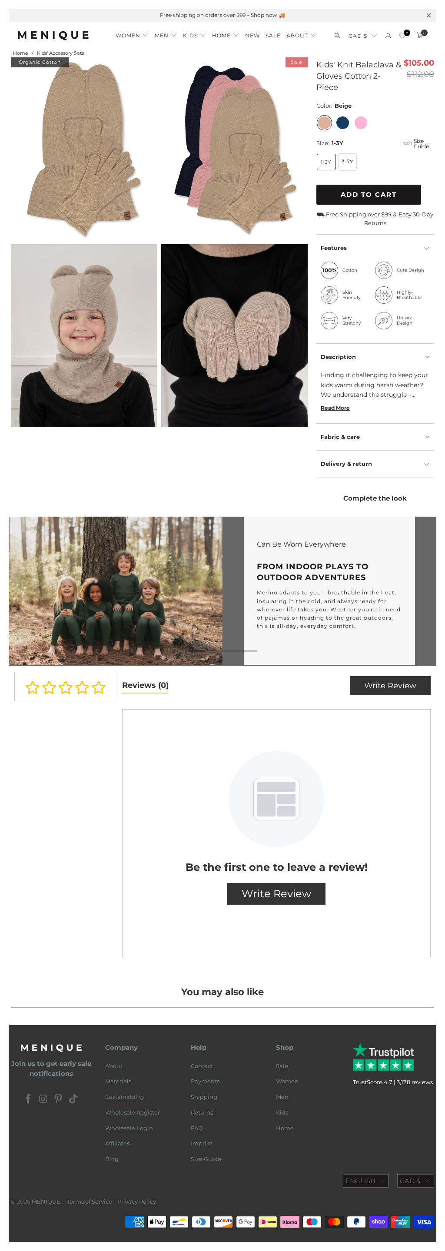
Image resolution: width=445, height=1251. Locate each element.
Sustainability (124, 1096)
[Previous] (19, 591)
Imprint (202, 1143)
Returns (202, 1112)
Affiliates (117, 1143)
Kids (282, 1112)
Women (287, 1081)
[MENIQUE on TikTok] (73, 1099)
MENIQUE (46, 1201)
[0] (402, 35)
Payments (205, 1081)
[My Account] (388, 36)
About (114, 1065)
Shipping (204, 1096)
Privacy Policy (136, 1201)
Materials (118, 1081)
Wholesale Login (129, 1128)
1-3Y (326, 162)
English (360, 1181)
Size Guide (206, 1158)
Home (285, 1128)
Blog (112, 1158)
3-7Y (347, 161)
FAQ (197, 1128)
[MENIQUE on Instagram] (43, 1099)
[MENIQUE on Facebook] (28, 1099)
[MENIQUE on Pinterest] (58, 1099)
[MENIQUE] (53, 35)
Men (282, 1096)
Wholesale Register (132, 1112)
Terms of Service (89, 1201)
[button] (132, 33)
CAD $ (358, 36)
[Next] (426, 591)
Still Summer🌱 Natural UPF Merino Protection (218, 15)
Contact (202, 1065)
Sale (282, 1065)
